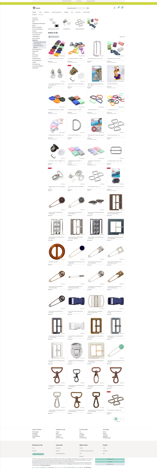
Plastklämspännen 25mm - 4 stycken (56, 58)
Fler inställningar (87, 467)
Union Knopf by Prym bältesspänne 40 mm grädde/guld (96, 361)
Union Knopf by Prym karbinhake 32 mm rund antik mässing (76, 411)
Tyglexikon (58, 448)
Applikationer (35, 19)
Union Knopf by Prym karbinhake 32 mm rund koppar (57, 386)
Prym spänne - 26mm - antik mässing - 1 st (76, 85)
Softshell (81, 436)
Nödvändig (36, 467)
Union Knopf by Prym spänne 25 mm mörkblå (115, 312)
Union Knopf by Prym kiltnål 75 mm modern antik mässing (115, 287)
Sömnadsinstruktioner (60, 453)
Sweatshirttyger (36, 436)
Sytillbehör (46, 12)
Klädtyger (105, 436)
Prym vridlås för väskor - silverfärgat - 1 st (76, 187)
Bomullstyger (35, 431)
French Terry (59, 434)
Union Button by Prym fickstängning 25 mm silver (76, 361)
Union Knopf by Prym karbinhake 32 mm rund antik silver (76, 386)
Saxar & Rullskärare (36, 60)
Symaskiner (35, 18)
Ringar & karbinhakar (38, 45)
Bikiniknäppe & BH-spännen (40, 42)
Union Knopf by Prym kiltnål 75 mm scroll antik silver (95, 287)
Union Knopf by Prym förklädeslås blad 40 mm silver (96, 213)
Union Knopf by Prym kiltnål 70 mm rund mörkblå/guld (76, 262)
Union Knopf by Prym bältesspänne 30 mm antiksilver (115, 337)
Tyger (40, 12)
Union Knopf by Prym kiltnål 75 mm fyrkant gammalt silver (115, 262)
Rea (72, 12)
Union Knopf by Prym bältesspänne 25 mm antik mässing (56, 337)
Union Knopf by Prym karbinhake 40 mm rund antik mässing (96, 411)
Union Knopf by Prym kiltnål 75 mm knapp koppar (56, 213)
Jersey (57, 431)
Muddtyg (58, 436)
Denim (57, 433)
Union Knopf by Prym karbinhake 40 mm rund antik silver (57, 411)
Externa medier (60, 467)
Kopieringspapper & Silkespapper (37, 50)
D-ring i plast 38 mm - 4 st (93, 109)
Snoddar (34, 62)
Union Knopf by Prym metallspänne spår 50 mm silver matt (95, 312)
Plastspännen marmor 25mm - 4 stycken (94, 161)
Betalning (34, 450)
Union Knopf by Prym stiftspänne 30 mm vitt (75, 337)
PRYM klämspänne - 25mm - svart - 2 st (115, 186)
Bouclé (104, 433)
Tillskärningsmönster (57, 12)
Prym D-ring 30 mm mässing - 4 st (114, 410)
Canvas (81, 433)
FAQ (80, 453)
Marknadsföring (51, 467)
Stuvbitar (66, 12)
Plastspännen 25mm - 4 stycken (114, 58)
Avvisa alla (110, 461)
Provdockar (35, 56)
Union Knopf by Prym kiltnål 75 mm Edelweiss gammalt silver (75, 287)
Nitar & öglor (35, 54)
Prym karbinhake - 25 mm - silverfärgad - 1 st (57, 187)
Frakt (33, 448)
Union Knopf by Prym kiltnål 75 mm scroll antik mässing (56, 287)
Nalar (33, 53)
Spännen (36, 47)
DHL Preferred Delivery (71, 467)
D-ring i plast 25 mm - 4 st (113, 109)
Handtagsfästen (37, 43)
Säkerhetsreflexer (36, 58)
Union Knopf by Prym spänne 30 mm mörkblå (75, 312)
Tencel (104, 431)
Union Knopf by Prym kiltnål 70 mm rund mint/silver (116, 361)
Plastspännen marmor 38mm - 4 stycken (75, 161)
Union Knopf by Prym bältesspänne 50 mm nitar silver (56, 238)
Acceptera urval (110, 464)
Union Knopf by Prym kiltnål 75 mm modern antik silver (95, 262)
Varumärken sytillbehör (37, 66)
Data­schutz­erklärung (45, 465)
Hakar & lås (35, 40)
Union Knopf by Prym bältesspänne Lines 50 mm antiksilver (75, 238)
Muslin (33, 437)
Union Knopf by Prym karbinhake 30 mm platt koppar (96, 386)
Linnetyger (34, 433)
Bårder (34, 25)
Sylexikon (58, 450)
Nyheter (34, 12)
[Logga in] (114, 8)
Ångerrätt (81, 456)
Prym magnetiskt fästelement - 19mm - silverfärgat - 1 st (57, 85)
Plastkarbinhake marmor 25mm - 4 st (56, 135)
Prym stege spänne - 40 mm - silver (95, 58)
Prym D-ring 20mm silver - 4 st (114, 135)
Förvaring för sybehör (37, 32)
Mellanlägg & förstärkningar (38, 23)
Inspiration (78, 12)
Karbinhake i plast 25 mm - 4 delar (75, 58)
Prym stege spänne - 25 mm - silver (115, 160)
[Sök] (87, 8)
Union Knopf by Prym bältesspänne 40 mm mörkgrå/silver (115, 238)
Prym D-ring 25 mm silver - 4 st (94, 186)
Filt (80, 431)
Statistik (43, 467)
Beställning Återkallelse (38, 454)
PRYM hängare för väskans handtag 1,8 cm (96, 136)
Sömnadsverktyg (36, 64)
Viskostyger (35, 434)
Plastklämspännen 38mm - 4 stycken (56, 109)
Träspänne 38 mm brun (53, 261)
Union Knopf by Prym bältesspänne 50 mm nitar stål (96, 238)
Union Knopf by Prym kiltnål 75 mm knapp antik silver (75, 213)
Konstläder (82, 434)
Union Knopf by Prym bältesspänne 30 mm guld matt (96, 337)
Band (33, 21)
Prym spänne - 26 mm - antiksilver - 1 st (57, 160)
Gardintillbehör (35, 36)
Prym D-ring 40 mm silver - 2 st (74, 135)
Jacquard (105, 434)
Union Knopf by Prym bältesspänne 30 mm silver (56, 361)
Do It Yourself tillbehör (37, 29)
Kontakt (81, 448)
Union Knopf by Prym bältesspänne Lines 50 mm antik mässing (115, 213)
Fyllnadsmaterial (36, 34)
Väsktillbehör (35, 67)
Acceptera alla (110, 459)
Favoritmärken (86, 12)
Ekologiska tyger (107, 437)
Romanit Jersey (59, 437)
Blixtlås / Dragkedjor (37, 27)
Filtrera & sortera (54, 36)
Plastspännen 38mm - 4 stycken (74, 109)
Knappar (34, 30)
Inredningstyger (83, 437)
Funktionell (80, 467)
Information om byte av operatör (86, 450)
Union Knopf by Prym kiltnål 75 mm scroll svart (56, 312)
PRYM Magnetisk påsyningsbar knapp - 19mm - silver (96, 85)
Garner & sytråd (36, 38)
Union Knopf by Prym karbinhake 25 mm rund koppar (116, 386)
